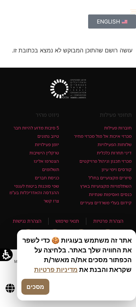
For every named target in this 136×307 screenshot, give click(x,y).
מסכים (35, 286)
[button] (133, 11)
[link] (68, 88)
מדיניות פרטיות (56, 269)
